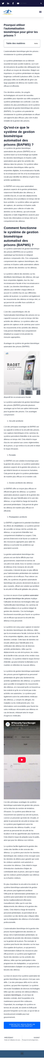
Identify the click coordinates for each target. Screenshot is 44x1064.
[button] (41, 3)
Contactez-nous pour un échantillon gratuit (22, 1025)
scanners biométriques (12, 995)
